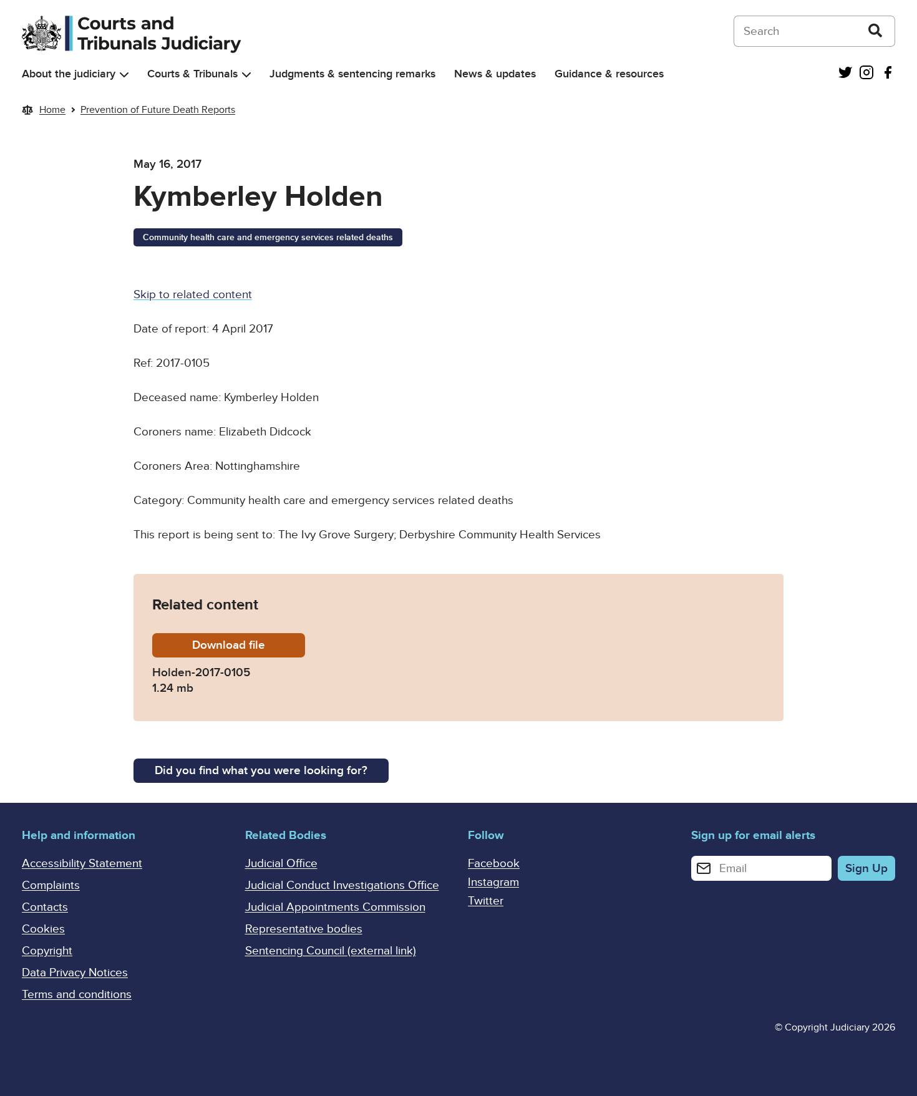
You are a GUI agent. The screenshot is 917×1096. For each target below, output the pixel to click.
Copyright (47, 951)
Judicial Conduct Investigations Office (342, 885)
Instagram (493, 882)
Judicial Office (281, 863)
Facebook (494, 863)
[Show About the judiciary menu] (124, 74)
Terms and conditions (77, 994)
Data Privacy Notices (75, 973)
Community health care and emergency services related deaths (268, 237)
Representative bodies (303, 929)
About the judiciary (68, 73)
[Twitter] (845, 74)
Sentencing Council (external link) (330, 951)
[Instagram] (866, 74)
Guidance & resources (609, 73)
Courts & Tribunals (192, 73)
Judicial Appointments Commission (335, 907)
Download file (248, 645)
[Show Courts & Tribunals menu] (246, 74)
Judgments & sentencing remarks (352, 73)
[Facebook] (887, 74)
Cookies (43, 929)
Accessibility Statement (82, 863)
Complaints (51, 885)
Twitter (485, 901)
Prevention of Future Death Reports (157, 110)
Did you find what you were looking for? (261, 771)
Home (52, 110)
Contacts (45, 907)
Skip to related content (192, 295)
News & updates (495, 73)
